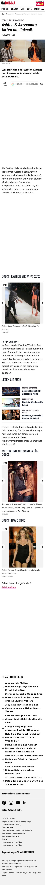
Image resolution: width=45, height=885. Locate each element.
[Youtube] (18, 803)
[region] (22, 310)
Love (29, 8)
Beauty (14, 8)
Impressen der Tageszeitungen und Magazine (21, 872)
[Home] (3, 14)
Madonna (18, 14)
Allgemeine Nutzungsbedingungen (17, 821)
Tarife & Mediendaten (11, 863)
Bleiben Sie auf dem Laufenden (16, 793)
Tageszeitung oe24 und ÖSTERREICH (18, 852)
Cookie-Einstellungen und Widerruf (17, 830)
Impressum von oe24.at (12, 842)
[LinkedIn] (25, 803)
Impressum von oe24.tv (12, 845)
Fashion (5, 8)
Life (23, 8)
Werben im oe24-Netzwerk (13, 833)
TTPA (4, 875)
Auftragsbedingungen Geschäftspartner (19, 860)
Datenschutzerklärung (11, 824)
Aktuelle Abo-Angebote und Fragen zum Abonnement (19, 868)
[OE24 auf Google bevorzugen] (41, 84)
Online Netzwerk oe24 (12, 809)
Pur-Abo (5, 839)
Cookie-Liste (7, 827)
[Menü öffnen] (42, 9)
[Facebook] (4, 803)
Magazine (9, 14)
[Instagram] (11, 803)
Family (37, 8)
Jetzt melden (9, 587)
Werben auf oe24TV (10, 836)
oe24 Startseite (8, 818)
